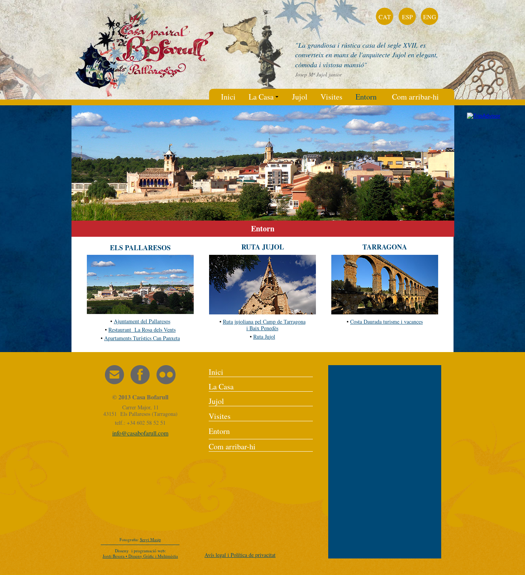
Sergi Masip (150, 539)
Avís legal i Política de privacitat (240, 554)
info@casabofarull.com (140, 433)
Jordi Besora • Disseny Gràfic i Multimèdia (140, 556)
